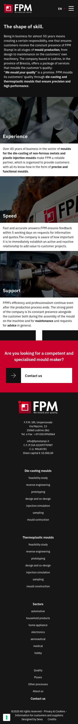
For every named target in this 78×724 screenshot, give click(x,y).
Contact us (33, 375)
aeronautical (38, 639)
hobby (38, 653)
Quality (38, 670)
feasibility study (38, 478)
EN (60, 9)
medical (38, 646)
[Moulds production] (23, 8)
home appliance (38, 625)
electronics (38, 632)
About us (38, 691)
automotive (38, 611)
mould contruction (38, 519)
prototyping (38, 492)
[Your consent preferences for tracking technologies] (6, 717)
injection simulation (38, 505)
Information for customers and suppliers (39, 715)
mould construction (38, 586)
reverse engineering (38, 485)
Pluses (38, 677)
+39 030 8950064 (44, 434)
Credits (52, 719)
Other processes (38, 684)
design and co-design (38, 498)
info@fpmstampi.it (38, 441)
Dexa (40, 719)
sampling (38, 512)
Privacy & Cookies (54, 711)
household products (38, 618)
